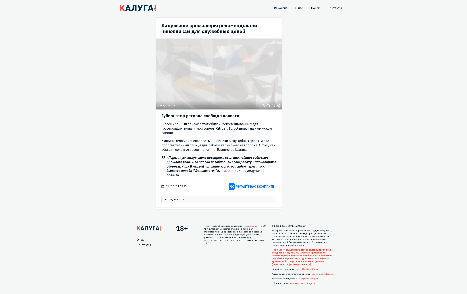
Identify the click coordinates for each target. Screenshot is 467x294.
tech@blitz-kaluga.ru (309, 278)
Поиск (315, 8)
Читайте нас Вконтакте (255, 186)
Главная (149, 228)
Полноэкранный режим (273, 105)
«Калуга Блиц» (250, 225)
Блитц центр (138, 8)
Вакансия (280, 8)
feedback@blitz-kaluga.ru (302, 283)
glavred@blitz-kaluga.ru (307, 269)
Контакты (335, 8)
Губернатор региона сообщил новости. (200, 115)
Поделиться (278, 105)
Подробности (176, 199)
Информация (268, 105)
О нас (299, 8)
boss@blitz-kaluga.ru (322, 273)
